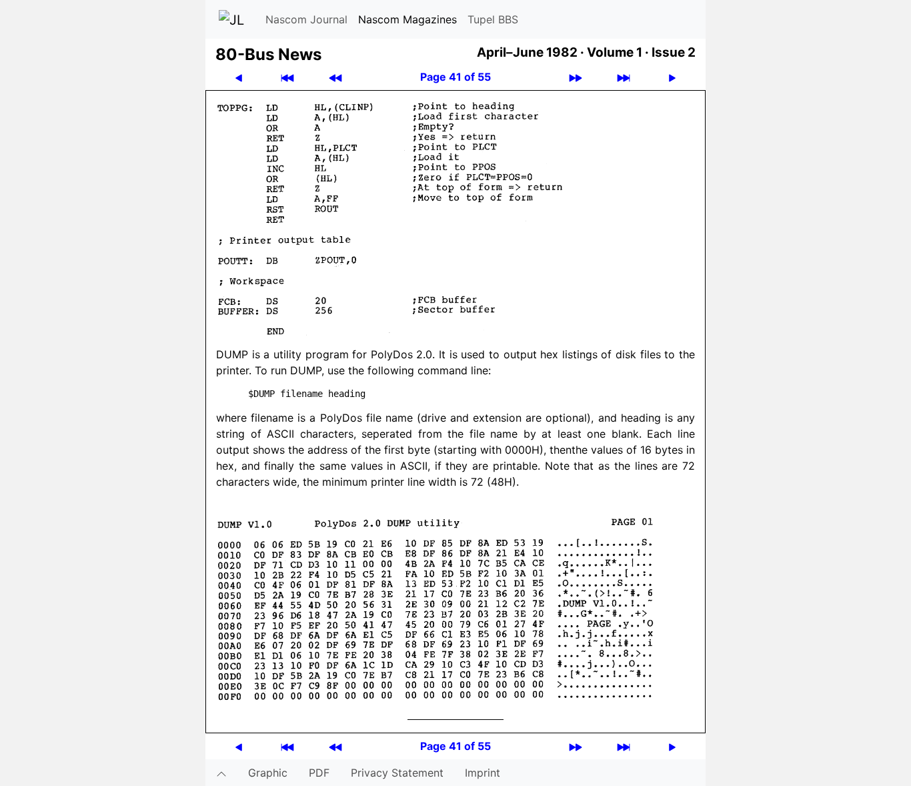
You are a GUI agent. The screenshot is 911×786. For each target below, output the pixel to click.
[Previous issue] (335, 77)
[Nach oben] (221, 772)
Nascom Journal (306, 19)
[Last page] (623, 77)
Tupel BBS (493, 19)
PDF (319, 772)
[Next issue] (575, 77)
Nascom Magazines (407, 19)
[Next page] (672, 77)
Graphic (267, 772)
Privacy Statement (397, 772)
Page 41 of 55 (455, 76)
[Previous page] (238, 77)
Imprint (482, 772)
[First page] (287, 77)
